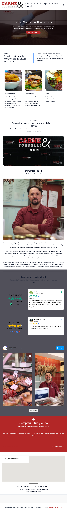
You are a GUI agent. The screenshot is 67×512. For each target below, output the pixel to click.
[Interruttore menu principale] (63, 5)
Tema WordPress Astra (55, 507)
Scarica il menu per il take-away (10, 446)
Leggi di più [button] (32, 307)
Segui (61, 348)
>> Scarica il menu (57, 446)
